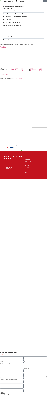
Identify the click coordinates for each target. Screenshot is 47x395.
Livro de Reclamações (19, 78)
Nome (1, 354)
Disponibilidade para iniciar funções (5, 363)
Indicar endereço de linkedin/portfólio (5, 394)
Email (24, 361)
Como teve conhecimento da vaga (28, 388)
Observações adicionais (27, 383)
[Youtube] (25, 50)
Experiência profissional (27, 368)
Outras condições (2, 383)
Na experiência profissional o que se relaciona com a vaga (8, 379)
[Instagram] (27, 50)
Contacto (1, 361)
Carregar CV (2, 392)
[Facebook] (29, 50)
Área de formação (3, 372)
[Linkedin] (31, 50)
